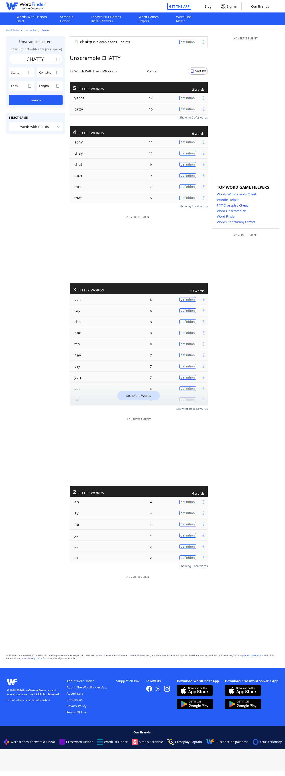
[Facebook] (149, 689)
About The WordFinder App (87, 687)
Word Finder (12, 30)
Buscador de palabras (232, 742)
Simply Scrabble (151, 742)
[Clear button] (58, 59)
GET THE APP (179, 6)
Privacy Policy (76, 706)
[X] (158, 689)
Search (36, 100)
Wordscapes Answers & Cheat (32, 742)
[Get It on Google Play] (195, 704)
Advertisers (75, 693)
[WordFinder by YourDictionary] (26, 6)
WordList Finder (116, 742)
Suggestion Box (127, 681)
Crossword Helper (79, 742)
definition (188, 42)
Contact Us (75, 700)
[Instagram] (167, 689)
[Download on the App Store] (195, 691)
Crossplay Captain (188, 742)
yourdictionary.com (253, 655)
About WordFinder (80, 681)
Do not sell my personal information (28, 700)
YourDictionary (271, 742)
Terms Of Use (77, 712)
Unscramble (30, 30)
